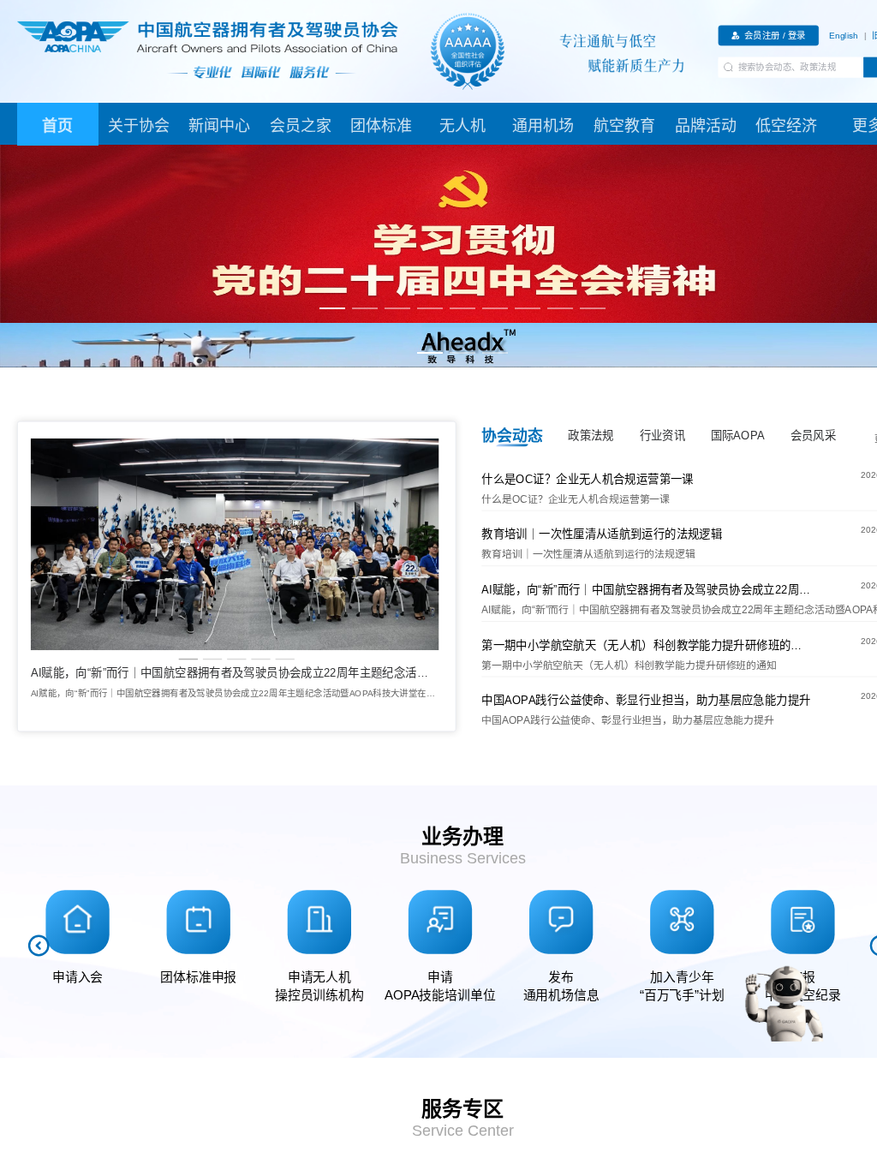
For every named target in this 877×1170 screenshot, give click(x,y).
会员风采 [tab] (813, 435)
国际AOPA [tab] (738, 435)
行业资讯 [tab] (662, 435)
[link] (843, 35)
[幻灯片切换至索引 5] (462, 308)
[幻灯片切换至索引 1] (332, 308)
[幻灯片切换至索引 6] (495, 308)
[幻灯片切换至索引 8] (560, 308)
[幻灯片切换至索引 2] (365, 308)
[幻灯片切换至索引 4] (430, 308)
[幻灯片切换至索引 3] (397, 308)
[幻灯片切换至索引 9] (593, 308)
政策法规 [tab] (590, 435)
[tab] (57, 124)
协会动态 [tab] (511, 435)
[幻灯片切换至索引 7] (527, 308)
